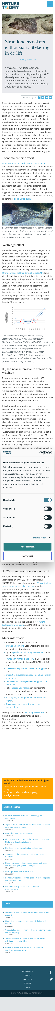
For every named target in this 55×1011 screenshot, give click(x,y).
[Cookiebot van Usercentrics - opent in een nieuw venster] (39, 452)
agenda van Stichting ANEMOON (27, 652)
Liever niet (27, 556)
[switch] (48, 508)
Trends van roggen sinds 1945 (20, 658)
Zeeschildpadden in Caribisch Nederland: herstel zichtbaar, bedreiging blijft (25, 940)
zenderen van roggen (19, 688)
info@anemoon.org (15, 645)
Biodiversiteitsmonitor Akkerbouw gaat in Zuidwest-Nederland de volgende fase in (27, 840)
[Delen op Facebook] (39, 97)
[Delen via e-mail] (50, 97)
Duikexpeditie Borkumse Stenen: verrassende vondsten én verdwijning (24, 948)
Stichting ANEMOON (27, 59)
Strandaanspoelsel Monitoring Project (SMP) (23, 273)
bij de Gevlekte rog (22, 198)
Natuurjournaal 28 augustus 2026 (19, 871)
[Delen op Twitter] (42, 97)
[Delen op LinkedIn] (46, 97)
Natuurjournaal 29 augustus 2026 (19, 833)
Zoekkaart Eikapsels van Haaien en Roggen (26, 668)
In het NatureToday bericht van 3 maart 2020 (23, 163)
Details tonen (39, 537)
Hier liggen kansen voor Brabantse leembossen (25, 848)
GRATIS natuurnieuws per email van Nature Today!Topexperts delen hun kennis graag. (25, 791)
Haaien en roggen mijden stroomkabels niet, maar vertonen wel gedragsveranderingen (26, 864)
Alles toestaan (28, 546)
